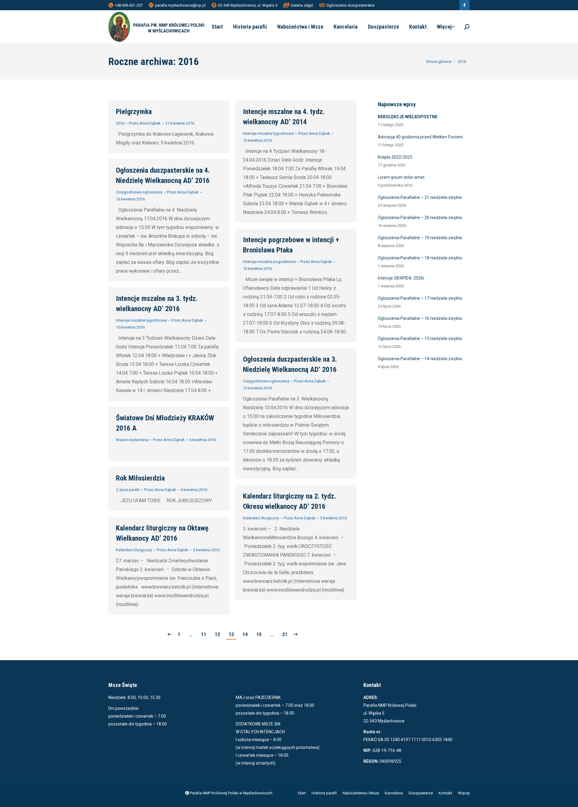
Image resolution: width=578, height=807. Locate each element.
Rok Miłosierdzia (140, 478)
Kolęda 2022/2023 (395, 157)
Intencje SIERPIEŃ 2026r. (401, 278)
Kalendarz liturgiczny (261, 518)
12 (217, 634)
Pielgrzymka (134, 111)
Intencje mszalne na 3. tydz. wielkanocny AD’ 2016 (156, 303)
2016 (120, 123)
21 (284, 634)
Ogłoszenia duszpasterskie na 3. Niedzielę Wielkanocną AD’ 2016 (290, 364)
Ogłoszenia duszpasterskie (350, 5)
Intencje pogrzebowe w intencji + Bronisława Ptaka (291, 245)
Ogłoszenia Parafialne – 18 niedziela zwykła (420, 257)
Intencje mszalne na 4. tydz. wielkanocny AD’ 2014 (284, 116)
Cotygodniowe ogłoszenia (139, 192)
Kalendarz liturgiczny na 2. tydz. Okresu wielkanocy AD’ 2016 (289, 501)
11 (203, 634)
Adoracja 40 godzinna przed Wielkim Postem (420, 136)
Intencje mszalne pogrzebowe (269, 261)
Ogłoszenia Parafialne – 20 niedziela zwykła (420, 217)
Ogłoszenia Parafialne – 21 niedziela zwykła (420, 197)
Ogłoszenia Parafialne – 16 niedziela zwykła (420, 318)
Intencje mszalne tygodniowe (268, 133)
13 (231, 634)
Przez (145, 123)
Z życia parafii (128, 489)
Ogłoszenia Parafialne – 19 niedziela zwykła (420, 237)
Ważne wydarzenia (132, 440)
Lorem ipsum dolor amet (401, 177)
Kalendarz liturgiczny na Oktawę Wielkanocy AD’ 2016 (162, 533)
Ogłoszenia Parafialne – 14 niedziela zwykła (420, 358)
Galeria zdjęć (302, 5)
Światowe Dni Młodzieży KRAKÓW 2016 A (165, 423)
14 (245, 634)
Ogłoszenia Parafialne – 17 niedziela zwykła (420, 298)
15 (259, 634)
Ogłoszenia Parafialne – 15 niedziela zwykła (420, 338)
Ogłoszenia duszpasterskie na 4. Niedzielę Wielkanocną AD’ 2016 (163, 175)
